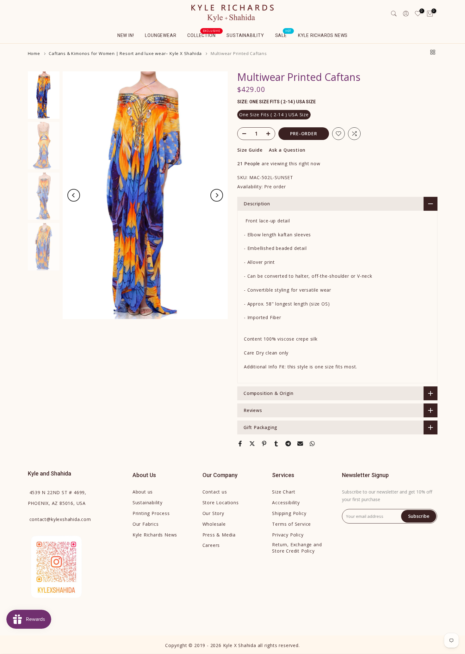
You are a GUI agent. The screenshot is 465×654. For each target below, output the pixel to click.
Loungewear (160, 35)
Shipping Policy (289, 513)
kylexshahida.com (60, 519)
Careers (211, 545)
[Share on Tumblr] (276, 443)
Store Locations (220, 503)
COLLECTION (203, 35)
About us (143, 492)
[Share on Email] (300, 443)
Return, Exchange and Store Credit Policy (297, 548)
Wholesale (214, 524)
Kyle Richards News (323, 35)
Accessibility (286, 503)
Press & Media (219, 535)
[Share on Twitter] (252, 443)
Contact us (214, 492)
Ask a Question (287, 150)
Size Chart (283, 492)
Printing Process (151, 513)
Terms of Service (291, 524)
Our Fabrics (146, 524)
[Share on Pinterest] (264, 443)
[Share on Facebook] (240, 443)
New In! (125, 35)
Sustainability (245, 35)
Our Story (213, 513)
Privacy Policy (287, 535)
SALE (283, 35)
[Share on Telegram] (288, 443)
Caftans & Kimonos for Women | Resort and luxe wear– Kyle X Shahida (125, 53)
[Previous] (73, 195)
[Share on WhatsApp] (312, 443)
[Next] (216, 195)
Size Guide (250, 150)
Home (34, 53)
